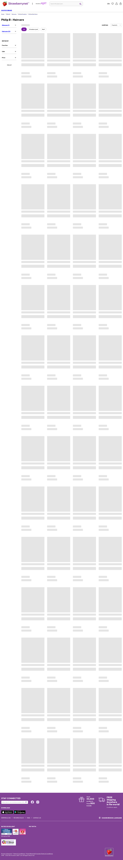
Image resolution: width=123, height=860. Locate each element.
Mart (43, 29)
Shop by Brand (6, 10)
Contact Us (37, 817)
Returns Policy (19, 817)
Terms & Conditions (19, 853)
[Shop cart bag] (120, 4)
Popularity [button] (114, 25)
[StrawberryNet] (15, 3)
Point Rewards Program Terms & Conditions (39, 853)
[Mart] (41, 4)
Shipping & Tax (6, 817)
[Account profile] (116, 4)
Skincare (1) (5, 25)
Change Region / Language (112, 818)
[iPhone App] (7, 813)
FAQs (28, 817)
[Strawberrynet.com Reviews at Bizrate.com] (6, 834)
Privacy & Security (6, 853)
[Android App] (20, 813)
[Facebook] (32, 802)
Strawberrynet (33, 29)
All (24, 29)
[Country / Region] (108, 4)
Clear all (9, 65)
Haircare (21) (6, 31)
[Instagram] (38, 802)
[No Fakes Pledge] (22, 833)
